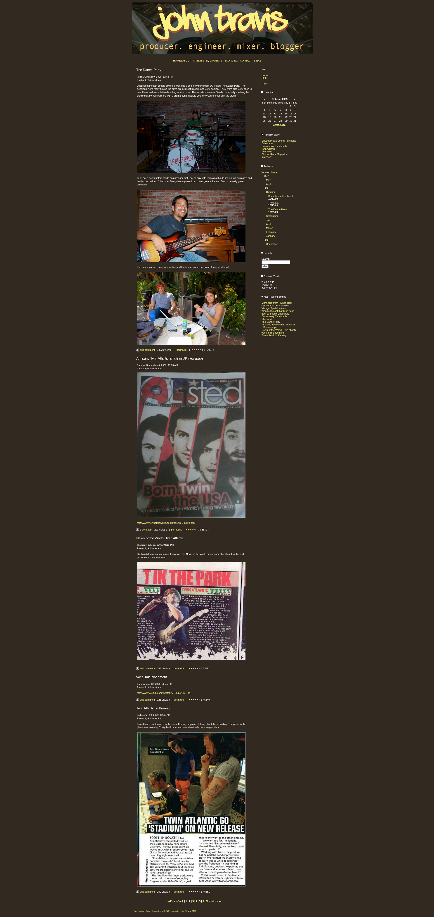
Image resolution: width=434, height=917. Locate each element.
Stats (264, 78)
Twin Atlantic (268, 148)
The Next (267, 151)
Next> (209, 901)
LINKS (257, 60)
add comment (147, 349)
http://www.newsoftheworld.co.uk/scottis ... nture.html (166, 522)
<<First (171, 901)
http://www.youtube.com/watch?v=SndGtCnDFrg (163, 693)
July (268, 220)
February (271, 232)
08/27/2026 (279, 125)
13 (275, 113)
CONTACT (246, 60)
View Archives (269, 172)
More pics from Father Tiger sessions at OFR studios (277, 304)
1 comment (146, 529)
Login (264, 83)
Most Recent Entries (274, 296)
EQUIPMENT (213, 60)
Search (267, 253)
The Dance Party (277, 209)
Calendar (268, 92)
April (268, 184)
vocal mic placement (273, 332)
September (272, 216)
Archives (268, 166)
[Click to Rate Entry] (192, 349)
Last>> (217, 901)
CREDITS (198, 60)
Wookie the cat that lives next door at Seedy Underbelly (278, 312)
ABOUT (186, 60)
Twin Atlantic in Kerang (274, 335)
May (268, 180)
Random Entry (271, 134)
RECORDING (230, 60)
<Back (180, 901)
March (269, 228)
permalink (182, 349)
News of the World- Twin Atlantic (279, 330)
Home (265, 75)
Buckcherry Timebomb (274, 146)
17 (294, 113)
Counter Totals (271, 276)
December (272, 244)
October (270, 192)
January (270, 236)
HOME (177, 60)
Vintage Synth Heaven (274, 308)
